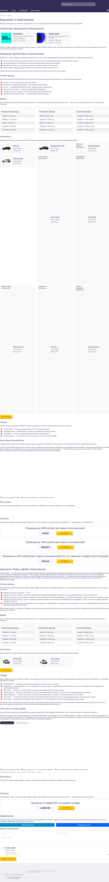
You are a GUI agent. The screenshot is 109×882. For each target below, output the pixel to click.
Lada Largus (55, 659)
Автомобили (23, 10)
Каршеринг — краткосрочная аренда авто (15, 5)
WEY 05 (16, 146)
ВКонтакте (108, 10)
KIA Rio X (54, 347)
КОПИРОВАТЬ (65, 533)
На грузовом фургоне (22, 723)
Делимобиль (18, 34)
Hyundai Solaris (94, 146)
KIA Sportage (18, 158)
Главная (4, 15)
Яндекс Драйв (54, 34)
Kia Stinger (92, 217)
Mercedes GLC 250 (57, 146)
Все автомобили (6, 417)
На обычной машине (7, 723)
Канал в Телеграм (27, 825)
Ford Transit (55, 217)
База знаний (35, 10)
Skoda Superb (18, 347)
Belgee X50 (17, 659)
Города (13, 10)
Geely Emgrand (93, 347)
